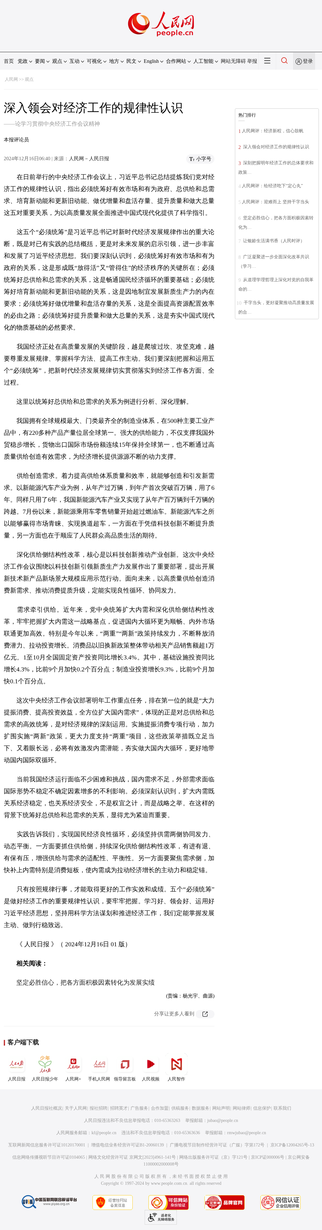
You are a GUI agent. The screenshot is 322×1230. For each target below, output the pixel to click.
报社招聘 (98, 1108)
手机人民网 (99, 1079)
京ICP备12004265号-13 (292, 1145)
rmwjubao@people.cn (246, 1132)
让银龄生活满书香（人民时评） (273, 240)
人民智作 (176, 1079)
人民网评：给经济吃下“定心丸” (272, 185)
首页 (9, 61)
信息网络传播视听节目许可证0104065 (48, 1157)
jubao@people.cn (222, 1120)
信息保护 (262, 1108)
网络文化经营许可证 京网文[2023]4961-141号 (132, 1157)
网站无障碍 (233, 61)
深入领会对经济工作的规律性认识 (275, 147)
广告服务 (139, 1108)
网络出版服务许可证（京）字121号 (213, 1157)
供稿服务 (180, 1108)
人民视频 (150, 1079)
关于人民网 (76, 1108)
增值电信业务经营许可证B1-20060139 (127, 1145)
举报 (252, 61)
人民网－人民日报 (89, 158)
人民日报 (16, 1079)
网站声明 (221, 1108)
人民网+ (73, 1079)
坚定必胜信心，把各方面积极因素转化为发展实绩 (85, 982)
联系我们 (282, 1108)
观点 (29, 79)
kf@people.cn (104, 1132)
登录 (308, 61)
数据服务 (200, 1108)
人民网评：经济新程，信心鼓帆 (272, 130)
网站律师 (241, 1108)
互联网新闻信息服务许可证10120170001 (46, 1145)
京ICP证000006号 (267, 1157)
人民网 (11, 79)
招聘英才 (119, 1108)
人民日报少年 (45, 1079)
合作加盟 (160, 1108)
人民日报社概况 (46, 1108)
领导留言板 (125, 1079)
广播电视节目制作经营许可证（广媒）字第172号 (217, 1145)
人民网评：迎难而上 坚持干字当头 (275, 202)
